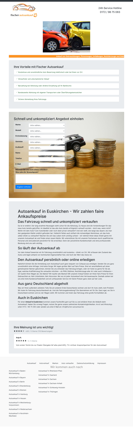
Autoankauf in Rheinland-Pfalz (50, 373)
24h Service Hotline (110, 8)
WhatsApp (108, 304)
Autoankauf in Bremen (17, 392)
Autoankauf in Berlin (17, 384)
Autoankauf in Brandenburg (19, 388)
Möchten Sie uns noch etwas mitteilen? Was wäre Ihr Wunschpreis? (31, 171)
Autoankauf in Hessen (17, 401)
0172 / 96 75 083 (110, 12)
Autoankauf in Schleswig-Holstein (51, 390)
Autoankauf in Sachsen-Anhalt (50, 386)
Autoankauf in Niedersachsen (20, 412)
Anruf (98, 304)
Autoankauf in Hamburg (18, 397)
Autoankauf (31, 366)
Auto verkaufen (68, 366)
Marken (55, 366)
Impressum (101, 366)
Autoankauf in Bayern (17, 380)
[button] (17, 36)
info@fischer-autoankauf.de (73, 307)
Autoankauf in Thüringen (48, 394)
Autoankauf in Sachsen (47, 382)
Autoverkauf (44, 366)
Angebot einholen (24, 187)
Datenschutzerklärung (85, 366)
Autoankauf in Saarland (47, 377)
